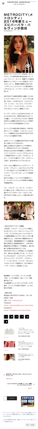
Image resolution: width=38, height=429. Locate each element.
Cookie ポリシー (9, 421)
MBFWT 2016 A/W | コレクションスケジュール (19, 375)
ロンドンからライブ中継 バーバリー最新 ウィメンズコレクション (20, 384)
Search (12, 398)
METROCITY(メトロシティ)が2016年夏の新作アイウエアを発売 (26, 356)
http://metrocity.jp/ (15, 300)
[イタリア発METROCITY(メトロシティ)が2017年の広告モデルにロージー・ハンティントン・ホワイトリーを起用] (9, 345)
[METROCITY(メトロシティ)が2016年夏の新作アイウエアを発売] (9, 358)
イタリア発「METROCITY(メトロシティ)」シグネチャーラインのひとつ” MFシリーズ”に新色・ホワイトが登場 (26, 331)
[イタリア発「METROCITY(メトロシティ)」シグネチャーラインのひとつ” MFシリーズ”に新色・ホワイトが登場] (9, 332)
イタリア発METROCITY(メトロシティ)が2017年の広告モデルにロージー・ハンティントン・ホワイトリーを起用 (26, 344)
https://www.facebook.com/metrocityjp (18, 305)
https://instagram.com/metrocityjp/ (17, 310)
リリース (19, 31)
